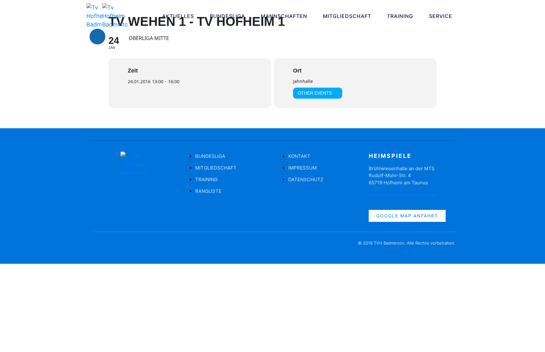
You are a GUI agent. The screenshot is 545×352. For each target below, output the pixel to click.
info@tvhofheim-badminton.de (403, 195)
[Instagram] (116, 36)
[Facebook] (97, 36)
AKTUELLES (178, 16)
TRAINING (400, 16)
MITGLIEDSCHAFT (347, 16)
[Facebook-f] (97, 246)
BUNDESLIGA (227, 16)
